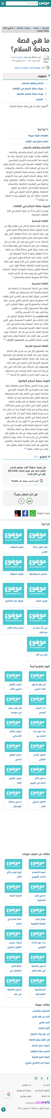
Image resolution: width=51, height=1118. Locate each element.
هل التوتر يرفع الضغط (39, 1040)
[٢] (36, 199)
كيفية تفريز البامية (41, 1057)
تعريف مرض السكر (41, 1045)
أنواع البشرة (44, 1028)
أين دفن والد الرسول (40, 1034)
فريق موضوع (25, 1096)
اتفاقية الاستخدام (42, 1090)
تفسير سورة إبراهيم (40, 1051)
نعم (29, 501)
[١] (37, 199)
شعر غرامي (44, 1022)
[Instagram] (36, 1078)
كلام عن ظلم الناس (41, 1017)
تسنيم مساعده (17, 57)
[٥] (4, 339)
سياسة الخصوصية (24, 1090)
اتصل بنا (46, 1085)
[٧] (26, 448)
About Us (46, 1096)
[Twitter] (42, 1078)
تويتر (18, 513)
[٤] (6, 339)
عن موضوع (26, 1085)
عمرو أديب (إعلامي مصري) (37, 1063)
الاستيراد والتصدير (41, 1011)
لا (21, 501)
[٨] (24, 448)
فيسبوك (25, 513)
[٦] (9, 374)
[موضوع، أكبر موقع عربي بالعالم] (44, 4)
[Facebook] (47, 1078)
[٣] (12, 276)
